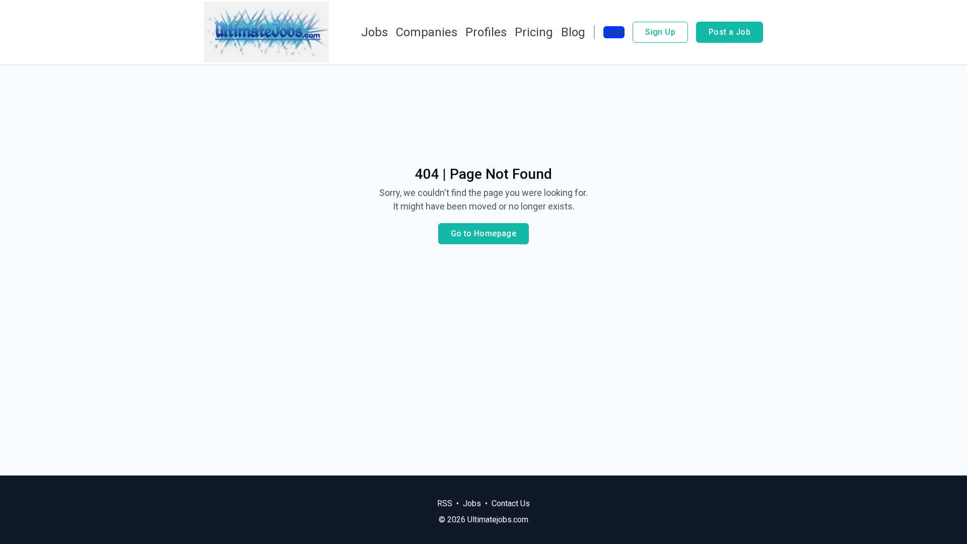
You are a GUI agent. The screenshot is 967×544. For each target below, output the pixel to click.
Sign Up (660, 32)
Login (614, 32)
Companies (426, 32)
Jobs (374, 32)
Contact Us (511, 503)
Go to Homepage (484, 233)
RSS (444, 503)
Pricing (534, 32)
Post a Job (729, 32)
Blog (573, 32)
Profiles (486, 32)
